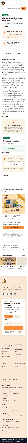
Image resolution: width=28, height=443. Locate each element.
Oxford (10, 393)
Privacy (4, 369)
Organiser (17, 316)
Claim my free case (12, 227)
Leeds (15, 387)
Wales (4, 431)
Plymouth (7, 421)
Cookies (4, 371)
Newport (14, 433)
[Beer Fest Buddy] (4, 281)
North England (6, 385)
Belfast (3, 400)
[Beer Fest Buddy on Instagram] (15, 294)
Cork (12, 400)
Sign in (16, 366)
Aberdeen (21, 416)
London (4, 404)
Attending (20, 53)
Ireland (4, 398)
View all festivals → (7, 381)
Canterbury (5, 393)
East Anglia (5, 425)
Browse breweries (19, 347)
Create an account (20, 363)
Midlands (4, 408)
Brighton (15, 393)
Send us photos (13, 37)
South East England (7, 391)
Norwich (4, 427)
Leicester (18, 410)
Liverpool (20, 387)
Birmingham (5, 410)
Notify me (14, 164)
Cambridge (18, 427)
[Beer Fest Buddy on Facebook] (3, 294)
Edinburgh (4, 416)
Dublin (8, 400)
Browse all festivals (7, 345)
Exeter (17, 421)
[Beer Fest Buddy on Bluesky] (11, 294)
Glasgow (10, 416)
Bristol (12, 421)
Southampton (5, 395)
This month (5, 351)
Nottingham (12, 410)
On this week (5, 348)
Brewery (7, 319)
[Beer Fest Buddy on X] (7, 294)
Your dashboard (6, 356)
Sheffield (11, 387)
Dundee (16, 416)
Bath (3, 421)
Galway (16, 400)
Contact (4, 363)
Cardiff (3, 433)
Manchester (5, 387)
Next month (5, 354)
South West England (8, 419)
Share (6, 26)
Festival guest (8, 316)
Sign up (20, 3)
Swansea (8, 433)
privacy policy (19, 332)
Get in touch (18, 354)
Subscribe (13, 328)
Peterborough (10, 427)
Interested (8, 53)
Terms (3, 366)
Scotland (4, 413)
